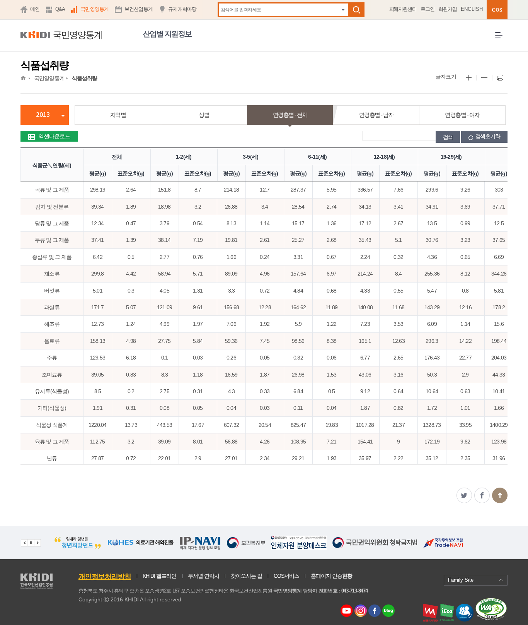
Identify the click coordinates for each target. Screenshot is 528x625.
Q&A (60, 9)
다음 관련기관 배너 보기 (37, 542)
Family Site (460, 580)
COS (497, 10)
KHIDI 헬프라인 (159, 576)
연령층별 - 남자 (376, 114)
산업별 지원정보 (167, 34)
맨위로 (500, 495)
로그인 (427, 9)
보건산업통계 (138, 9)
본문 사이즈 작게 (484, 77)
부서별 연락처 (203, 576)
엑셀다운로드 (54, 136)
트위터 (464, 495)
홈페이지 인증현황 (331, 576)
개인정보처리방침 (104, 576)
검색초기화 (487, 136)
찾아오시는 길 (246, 576)
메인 (35, 9)
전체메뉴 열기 (501, 41)
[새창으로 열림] (78, 548)
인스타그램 (362, 611)
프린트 (500, 77)
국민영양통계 (94, 9)
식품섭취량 (84, 78)
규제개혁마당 (182, 9)
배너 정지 (30, 542)
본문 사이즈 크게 (468, 77)
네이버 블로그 (389, 611)
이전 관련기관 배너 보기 (24, 542)
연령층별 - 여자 (462, 114)
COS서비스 (286, 576)
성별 (204, 114)
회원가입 (447, 9)
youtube (347, 609)
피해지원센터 (403, 9)
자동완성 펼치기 (343, 9)
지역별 (118, 114)
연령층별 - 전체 (290, 114)
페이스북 (482, 495)
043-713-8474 (354, 591)
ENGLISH (472, 9)
